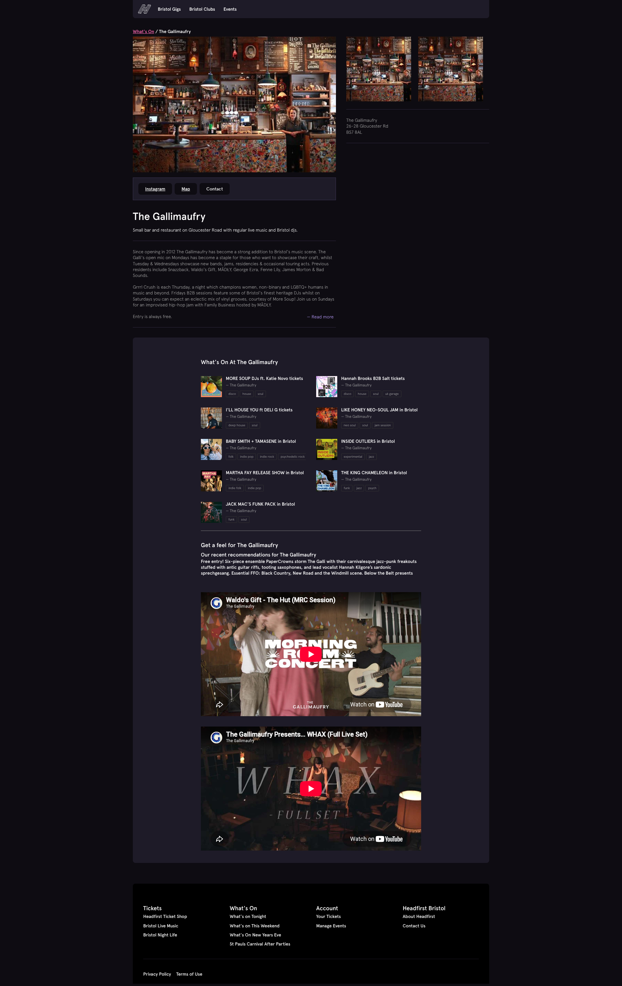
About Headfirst (419, 916)
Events (230, 9)
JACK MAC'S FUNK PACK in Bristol (260, 504)
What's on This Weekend (255, 926)
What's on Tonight (248, 916)
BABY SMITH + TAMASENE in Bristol (261, 441)
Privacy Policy (157, 974)
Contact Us (414, 926)
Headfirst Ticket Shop (165, 916)
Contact (214, 189)
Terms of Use (189, 974)
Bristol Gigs (169, 9)
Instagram (155, 189)
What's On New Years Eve (255, 935)
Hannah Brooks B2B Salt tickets (373, 378)
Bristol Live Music (160, 926)
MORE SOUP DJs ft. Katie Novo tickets (264, 378)
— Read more (320, 316)
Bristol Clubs (202, 9)
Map (185, 189)
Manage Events (331, 926)
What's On (143, 31)
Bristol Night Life (160, 935)
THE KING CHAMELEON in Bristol (374, 472)
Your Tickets (328, 916)
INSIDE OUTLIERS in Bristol (368, 441)
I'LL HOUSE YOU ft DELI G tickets (259, 410)
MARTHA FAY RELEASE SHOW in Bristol (265, 472)
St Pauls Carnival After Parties (260, 944)
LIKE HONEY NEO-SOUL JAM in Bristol (379, 410)
